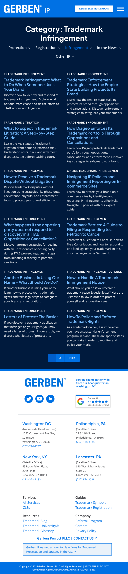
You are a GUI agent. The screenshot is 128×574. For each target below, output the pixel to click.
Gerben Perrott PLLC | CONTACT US (65, 538)
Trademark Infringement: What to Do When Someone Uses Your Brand (32, 85)
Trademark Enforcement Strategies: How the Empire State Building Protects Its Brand (92, 87)
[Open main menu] (120, 8)
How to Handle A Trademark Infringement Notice (92, 280)
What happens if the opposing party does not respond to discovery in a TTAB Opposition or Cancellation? (32, 231)
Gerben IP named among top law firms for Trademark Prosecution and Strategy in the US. (61, 549)
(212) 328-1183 (31, 479)
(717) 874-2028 (85, 479)
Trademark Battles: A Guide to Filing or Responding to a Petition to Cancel (95, 229)
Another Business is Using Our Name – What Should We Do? (31, 280)
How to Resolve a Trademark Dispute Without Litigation (30, 179)
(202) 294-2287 (31, 446)
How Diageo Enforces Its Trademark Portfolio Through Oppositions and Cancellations (93, 135)
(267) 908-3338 (85, 442)
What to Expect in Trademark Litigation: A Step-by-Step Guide (30, 133)
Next (72, 357)
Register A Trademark (94, 8)
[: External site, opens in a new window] (28, 399)
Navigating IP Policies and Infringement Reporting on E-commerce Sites (94, 181)
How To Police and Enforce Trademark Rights (91, 319)
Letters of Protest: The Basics (31, 316)
